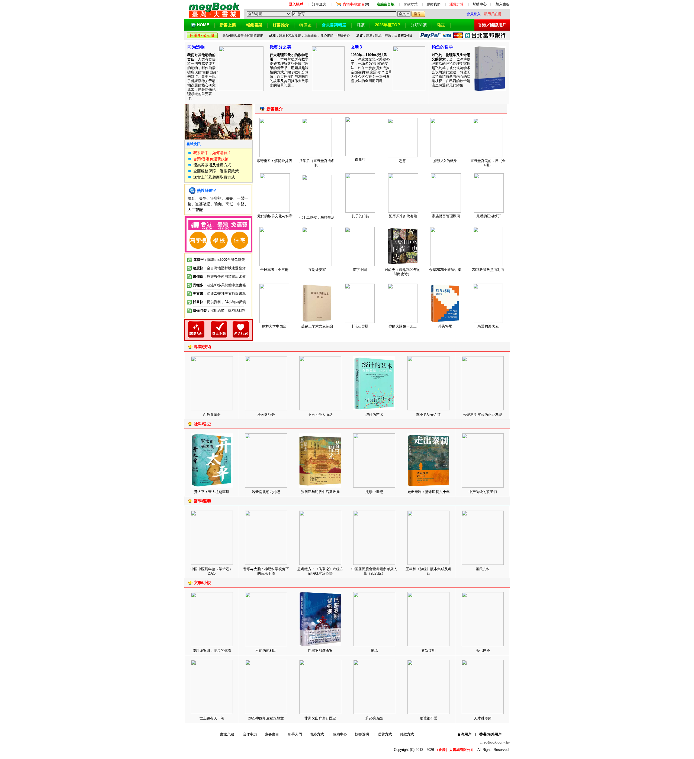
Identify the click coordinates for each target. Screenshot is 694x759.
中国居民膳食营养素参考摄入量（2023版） (374, 571)
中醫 (241, 204)
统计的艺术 (374, 415)
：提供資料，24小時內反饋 (224, 302)
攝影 (191, 198)
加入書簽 (503, 4)
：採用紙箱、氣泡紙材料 (226, 311)
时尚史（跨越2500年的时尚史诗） (402, 272)
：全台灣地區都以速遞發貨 (219, 268)
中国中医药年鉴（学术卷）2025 (212, 571)
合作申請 (250, 734)
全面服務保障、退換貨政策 (216, 171)
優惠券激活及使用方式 (212, 165)
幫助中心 (480, 4)
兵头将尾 (445, 326)
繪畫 (229, 198)
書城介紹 (227, 734)
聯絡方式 (317, 734)
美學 (203, 198)
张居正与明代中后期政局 (320, 492)
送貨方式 (385, 734)
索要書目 (272, 734)
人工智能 (195, 209)
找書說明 (362, 734)
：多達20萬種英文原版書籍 (219, 293)
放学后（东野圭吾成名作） (317, 163)
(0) (356, 4)
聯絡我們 (433, 4)
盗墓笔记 (202, 204)
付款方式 (410, 4)
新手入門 (295, 734)
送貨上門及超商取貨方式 (214, 177)
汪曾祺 (216, 198)
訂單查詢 (319, 4)
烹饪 (229, 204)
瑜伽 (218, 204)
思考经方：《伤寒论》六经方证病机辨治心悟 (320, 571)
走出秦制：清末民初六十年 (428, 492)
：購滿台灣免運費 (219, 260)
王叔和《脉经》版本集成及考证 (428, 571)
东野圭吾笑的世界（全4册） (488, 163)
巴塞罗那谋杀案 (320, 650)
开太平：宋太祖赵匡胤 (211, 492)
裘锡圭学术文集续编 (317, 326)
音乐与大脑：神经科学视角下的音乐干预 (266, 571)
